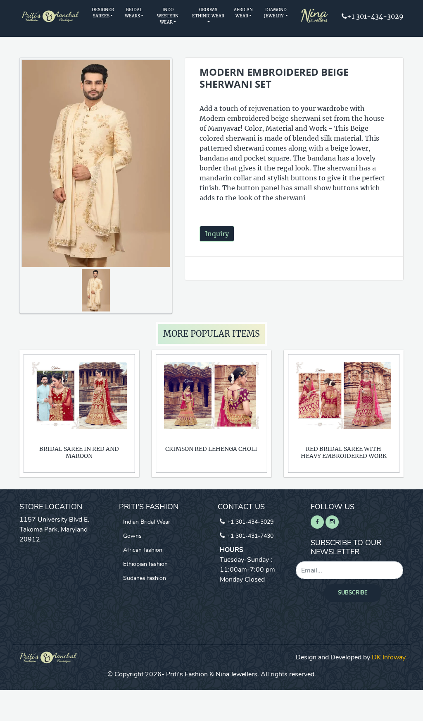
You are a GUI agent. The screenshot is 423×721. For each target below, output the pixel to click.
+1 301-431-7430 (250, 536)
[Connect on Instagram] (332, 522)
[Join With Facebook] (317, 522)
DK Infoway (389, 657)
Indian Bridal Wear (146, 522)
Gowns (132, 536)
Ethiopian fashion (145, 564)
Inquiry (217, 234)
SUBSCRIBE (353, 592)
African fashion (142, 550)
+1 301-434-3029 (375, 16)
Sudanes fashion (144, 578)
